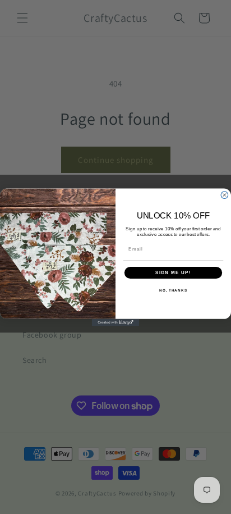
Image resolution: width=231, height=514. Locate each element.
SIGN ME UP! (173, 272)
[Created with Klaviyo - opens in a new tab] (116, 322)
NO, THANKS (173, 290)
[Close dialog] (224, 194)
